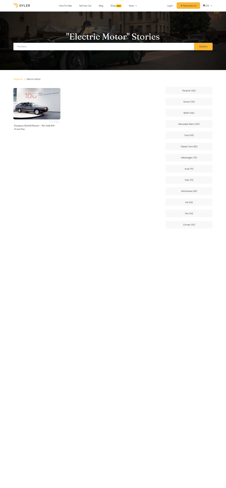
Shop (116, 5)
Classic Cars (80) (189, 146)
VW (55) (189, 202)
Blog (101, 5)
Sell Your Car (85, 5)
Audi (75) (189, 168)
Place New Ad (189, 5)
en (207, 5)
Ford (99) (189, 135)
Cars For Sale (65, 5)
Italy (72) (189, 179)
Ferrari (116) (189, 101)
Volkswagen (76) (189, 157)
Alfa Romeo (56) (189, 191)
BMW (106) (189, 112)
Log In (170, 5)
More (131, 5)
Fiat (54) (189, 213)
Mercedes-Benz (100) (189, 124)
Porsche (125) (189, 90)
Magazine (18, 79)
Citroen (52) (189, 224)
